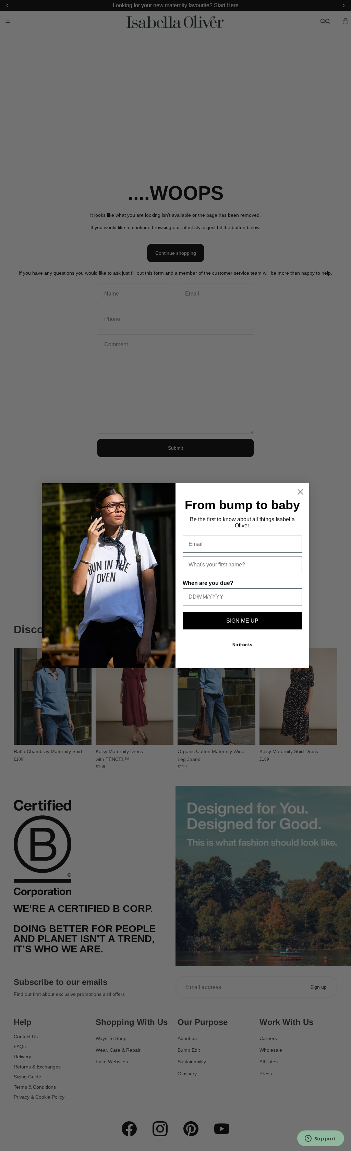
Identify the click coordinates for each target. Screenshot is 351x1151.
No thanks (242, 644)
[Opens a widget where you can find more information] (320, 1139)
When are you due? (208, 583)
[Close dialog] (300, 492)
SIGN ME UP (242, 621)
